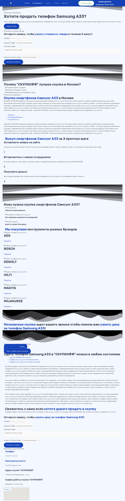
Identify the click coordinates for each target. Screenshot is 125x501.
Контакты (65, 3)
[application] (42, 3)
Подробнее (7, 241)
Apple (48, 3)
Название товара (9, 43)
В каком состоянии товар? (12, 57)
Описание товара (9, 46)
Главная (27, 3)
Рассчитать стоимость (13, 62)
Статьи (56, 3)
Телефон (7, 38)
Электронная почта (15, 461)
